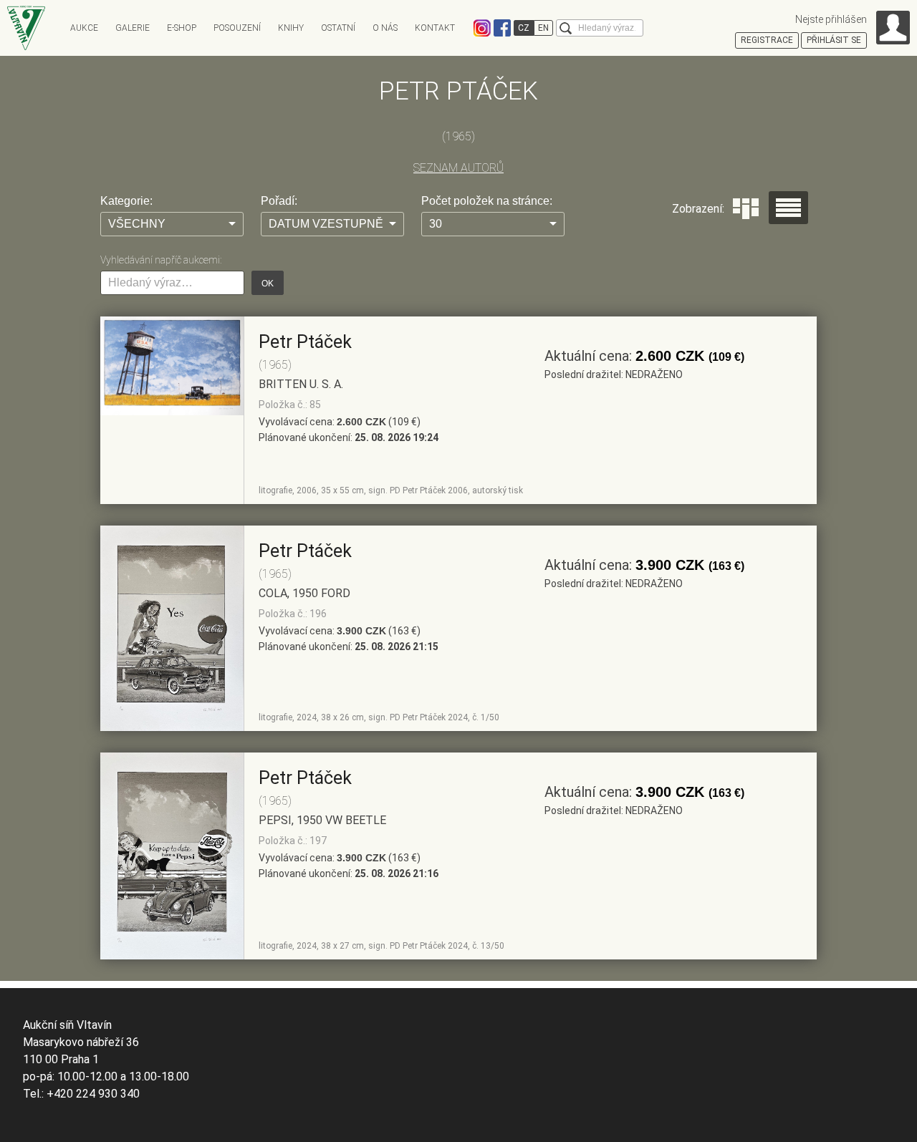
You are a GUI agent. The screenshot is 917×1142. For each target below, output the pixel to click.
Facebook (502, 28)
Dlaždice (746, 208)
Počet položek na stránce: (486, 201)
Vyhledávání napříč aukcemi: (160, 260)
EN (543, 28)
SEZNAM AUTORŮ (458, 168)
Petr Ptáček (305, 342)
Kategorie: (126, 201)
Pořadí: (279, 201)
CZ (523, 28)
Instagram (482, 28)
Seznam (788, 207)
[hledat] (566, 28)
